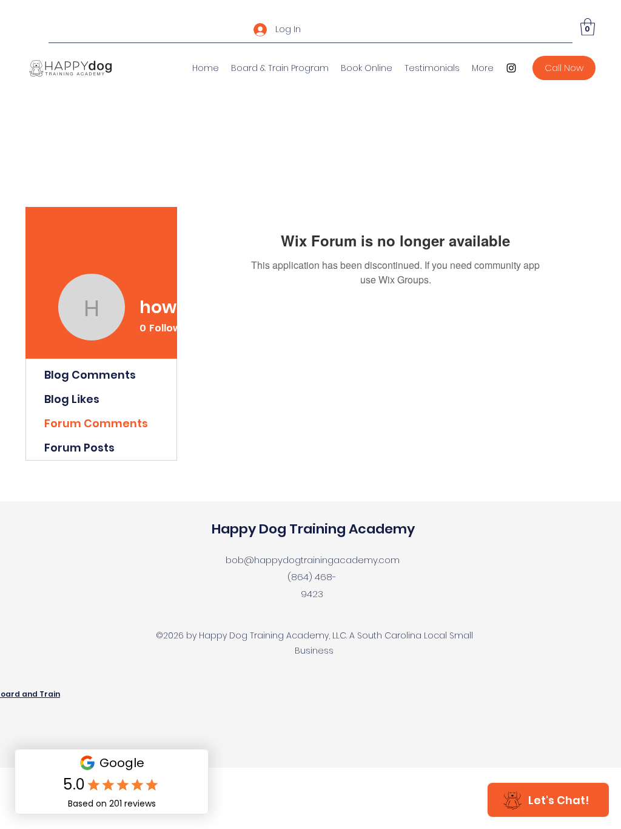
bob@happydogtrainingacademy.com (313, 559)
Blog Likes (71, 399)
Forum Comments (96, 423)
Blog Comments (90, 374)
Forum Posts (79, 447)
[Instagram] (511, 68)
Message (319, 330)
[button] (587, 27)
